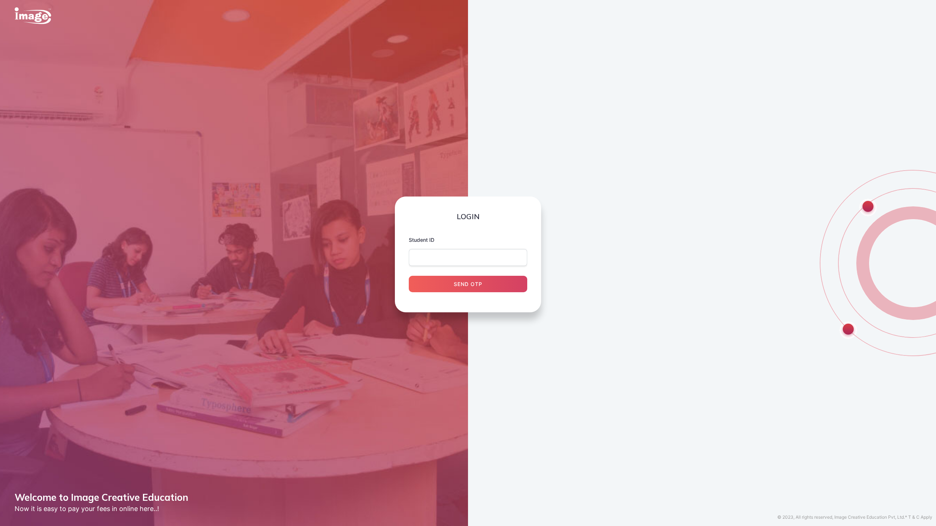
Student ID (421, 240)
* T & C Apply (918, 517)
